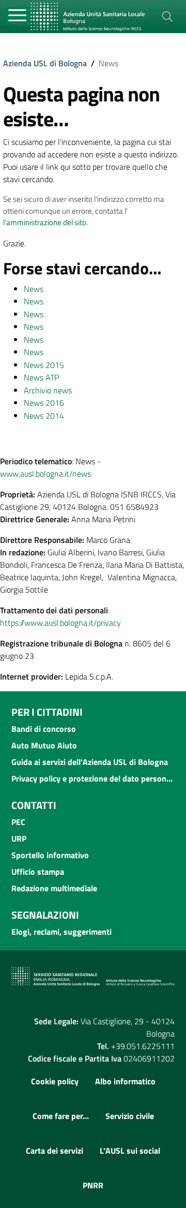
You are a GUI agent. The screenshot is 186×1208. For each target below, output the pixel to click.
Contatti (33, 805)
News (33, 289)
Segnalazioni (45, 915)
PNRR (93, 1185)
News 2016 (44, 402)
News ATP (41, 377)
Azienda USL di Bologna (45, 63)
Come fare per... (61, 1116)
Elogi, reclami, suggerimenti (61, 931)
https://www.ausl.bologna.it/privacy (60, 622)
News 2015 (44, 365)
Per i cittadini (47, 712)
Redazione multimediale (54, 888)
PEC (18, 822)
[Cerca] (167, 16)
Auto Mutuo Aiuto (44, 745)
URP (18, 838)
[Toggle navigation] (18, 16)
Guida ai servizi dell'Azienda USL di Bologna (89, 762)
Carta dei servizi (54, 1150)
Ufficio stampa (37, 871)
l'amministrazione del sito (44, 222)
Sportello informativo (50, 855)
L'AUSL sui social (130, 1150)
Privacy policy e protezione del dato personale (93, 778)
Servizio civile (129, 1116)
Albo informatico (125, 1081)
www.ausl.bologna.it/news (45, 473)
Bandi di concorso (43, 729)
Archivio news (48, 390)
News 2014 (44, 415)
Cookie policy (55, 1081)
